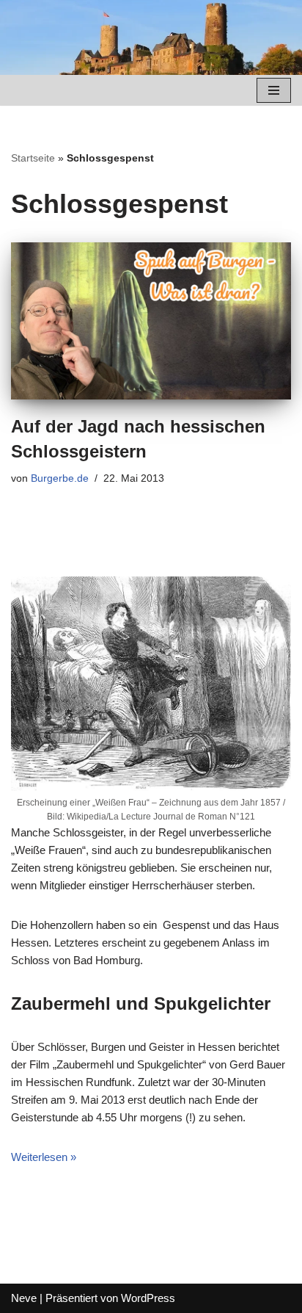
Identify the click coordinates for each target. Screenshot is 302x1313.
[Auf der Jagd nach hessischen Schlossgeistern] (151, 321)
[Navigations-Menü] (274, 90)
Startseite (33, 158)
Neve (24, 1298)
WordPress (148, 1298)
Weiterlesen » (43, 1157)
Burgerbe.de (60, 478)
